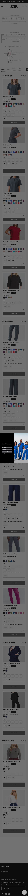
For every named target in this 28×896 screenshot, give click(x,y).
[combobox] (6, 447)
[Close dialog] (27, 433)
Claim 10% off (7, 451)
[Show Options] (11, 447)
